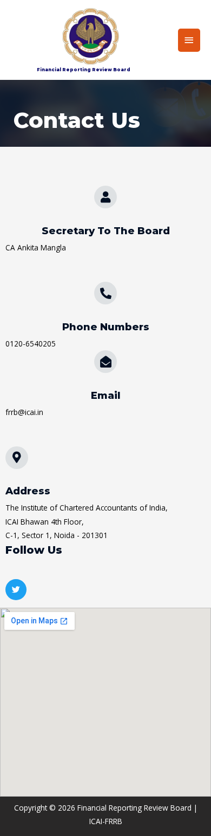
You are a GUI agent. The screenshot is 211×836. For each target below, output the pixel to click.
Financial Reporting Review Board (83, 69)
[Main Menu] (189, 40)
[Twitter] (16, 589)
